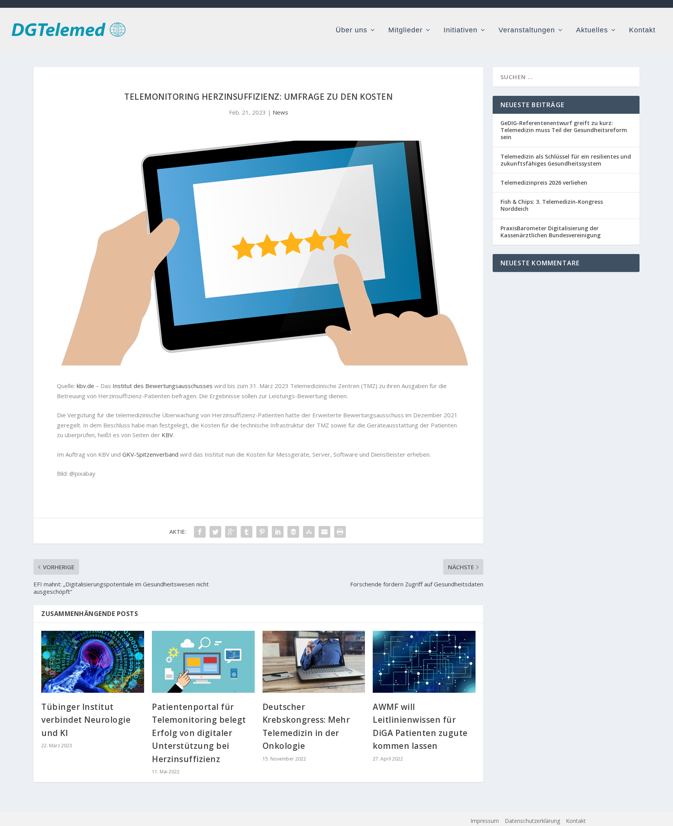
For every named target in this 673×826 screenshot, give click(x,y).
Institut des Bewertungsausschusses (163, 386)
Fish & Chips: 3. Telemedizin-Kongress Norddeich (551, 205)
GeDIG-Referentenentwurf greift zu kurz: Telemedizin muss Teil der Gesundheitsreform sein (563, 130)
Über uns (351, 30)
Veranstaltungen (527, 30)
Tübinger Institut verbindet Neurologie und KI (85, 719)
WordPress (219, 821)
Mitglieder (405, 30)
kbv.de (85, 386)
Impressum (484, 820)
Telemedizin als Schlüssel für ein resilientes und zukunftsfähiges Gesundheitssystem (565, 160)
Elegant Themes (143, 821)
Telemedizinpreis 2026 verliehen (543, 182)
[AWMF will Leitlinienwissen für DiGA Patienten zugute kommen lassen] (424, 661)
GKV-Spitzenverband (150, 454)
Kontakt (642, 30)
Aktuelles (592, 30)
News (280, 112)
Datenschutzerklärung (532, 820)
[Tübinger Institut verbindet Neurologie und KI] (92, 661)
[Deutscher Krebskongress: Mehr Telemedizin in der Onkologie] (314, 661)
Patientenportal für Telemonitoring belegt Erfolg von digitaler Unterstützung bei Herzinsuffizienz (199, 732)
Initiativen (460, 30)
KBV (167, 435)
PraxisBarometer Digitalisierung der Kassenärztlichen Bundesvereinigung (550, 231)
